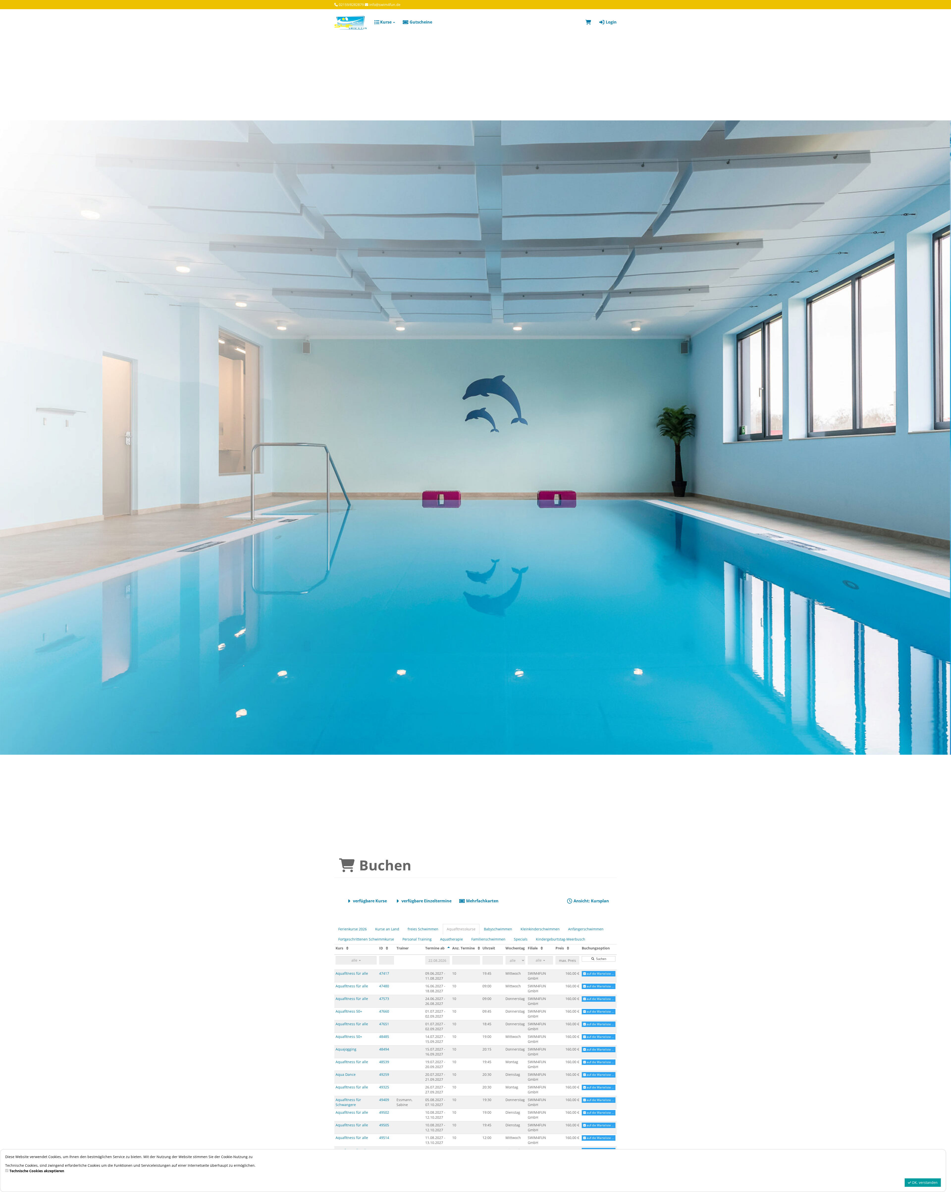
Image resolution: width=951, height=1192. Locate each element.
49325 (384, 1087)
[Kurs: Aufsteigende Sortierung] (347, 948)
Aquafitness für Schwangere (348, 1102)
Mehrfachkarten (482, 901)
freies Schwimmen (423, 929)
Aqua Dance (346, 1074)
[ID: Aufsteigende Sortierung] (387, 948)
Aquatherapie (451, 939)
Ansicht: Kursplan (591, 901)
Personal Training (417, 939)
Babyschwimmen (498, 929)
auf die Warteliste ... (600, 973)
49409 (384, 1099)
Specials (521, 939)
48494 (384, 1049)
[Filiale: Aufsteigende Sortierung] (542, 948)
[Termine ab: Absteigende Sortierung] (449, 948)
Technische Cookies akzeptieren (36, 1170)
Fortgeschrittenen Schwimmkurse (366, 939)
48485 (384, 1036)
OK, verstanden (924, 1182)
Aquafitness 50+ (349, 1011)
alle (354, 960)
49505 (384, 1125)
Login (611, 22)
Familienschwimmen (488, 939)
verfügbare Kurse (369, 901)
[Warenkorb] (588, 22)
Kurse (386, 22)
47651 (384, 1024)
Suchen (600, 959)
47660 (384, 1011)
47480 (384, 986)
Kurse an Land (387, 929)
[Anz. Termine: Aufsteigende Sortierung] (479, 948)
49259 (384, 1074)
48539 (384, 1061)
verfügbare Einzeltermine (425, 901)
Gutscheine (420, 22)
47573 (384, 998)
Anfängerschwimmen (586, 929)
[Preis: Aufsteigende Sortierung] (568, 948)
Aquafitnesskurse (461, 929)
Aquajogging (346, 1049)
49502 (384, 1112)
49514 (384, 1137)
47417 (384, 973)
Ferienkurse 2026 (352, 929)
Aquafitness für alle (352, 973)
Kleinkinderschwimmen (540, 929)
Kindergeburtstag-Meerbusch (560, 939)
